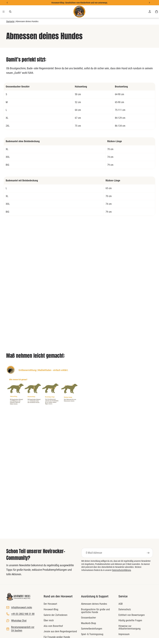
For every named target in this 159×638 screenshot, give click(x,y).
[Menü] (3, 11)
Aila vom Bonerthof (53, 626)
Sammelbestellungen (91, 628)
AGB (120, 603)
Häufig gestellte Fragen (130, 620)
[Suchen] (10, 11)
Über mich (49, 620)
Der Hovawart (50, 603)
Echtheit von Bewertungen (131, 614)
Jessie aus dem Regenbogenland (60, 631)
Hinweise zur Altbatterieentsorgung (129, 627)
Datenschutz (124, 609)
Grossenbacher (88, 617)
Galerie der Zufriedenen (55, 614)
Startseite (10, 21)
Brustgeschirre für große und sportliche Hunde (95, 611)
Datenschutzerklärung (121, 570)
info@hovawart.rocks (21, 607)
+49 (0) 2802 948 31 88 (22, 613)
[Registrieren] (148, 553)
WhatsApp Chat (19, 620)
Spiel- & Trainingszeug (92, 634)
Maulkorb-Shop (88, 623)
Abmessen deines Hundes (94, 603)
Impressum (123, 634)
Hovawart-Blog (51, 609)
